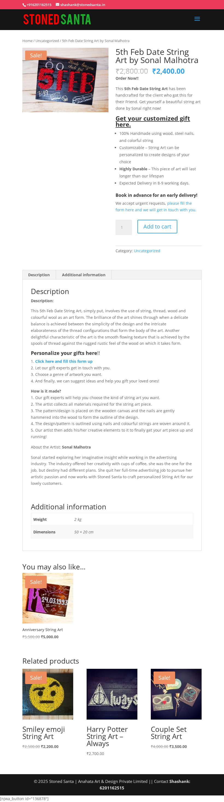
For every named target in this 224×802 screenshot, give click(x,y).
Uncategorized (47, 40)
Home (27, 40)
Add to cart (157, 226)
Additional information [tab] (83, 274)
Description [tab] (39, 274)
